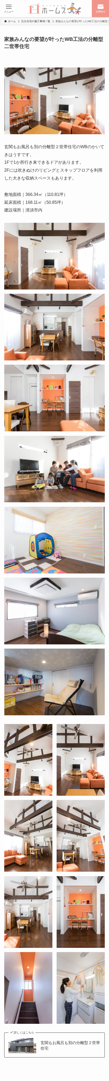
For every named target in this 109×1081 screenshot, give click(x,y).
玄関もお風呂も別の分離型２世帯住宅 (70, 1045)
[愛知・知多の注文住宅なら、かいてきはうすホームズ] (55, 8)
